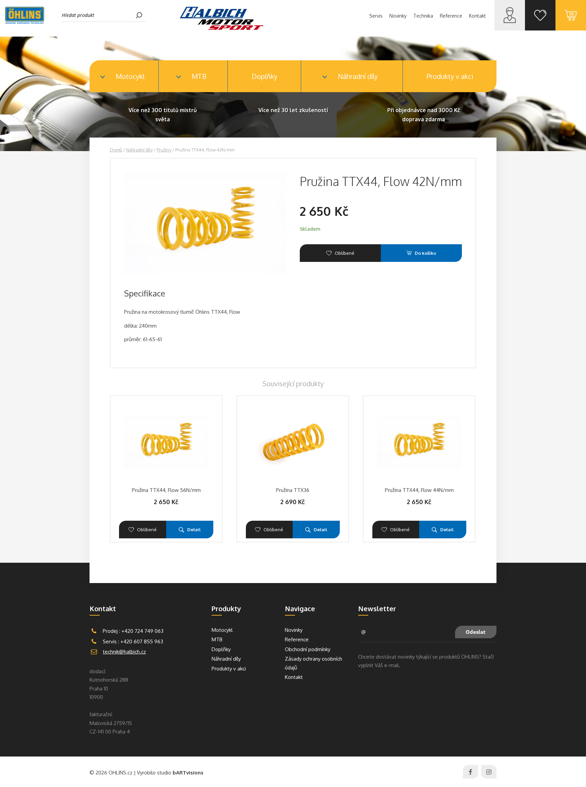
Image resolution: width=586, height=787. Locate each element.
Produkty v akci (450, 76)
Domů (116, 149)
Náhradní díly (139, 149)
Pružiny (164, 149)
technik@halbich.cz (124, 651)
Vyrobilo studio (170, 772)
